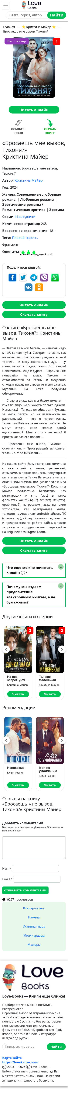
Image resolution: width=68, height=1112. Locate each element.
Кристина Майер (29, 180)
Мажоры (34, 944)
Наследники (25, 216)
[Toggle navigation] (5, 5)
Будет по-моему (46, 678)
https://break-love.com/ (20, 1062)
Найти (56, 15)
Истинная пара (34, 926)
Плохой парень (25, 237)
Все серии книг (34, 908)
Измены (34, 917)
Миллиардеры (34, 935)
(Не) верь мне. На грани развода (18, 769)
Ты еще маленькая (15, 678)
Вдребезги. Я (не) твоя (49, 769)
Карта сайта (12, 1058)
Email (7, 879)
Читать (18, 694)
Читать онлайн (33, 109)
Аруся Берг (14, 775)
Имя (6, 868)
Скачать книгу (34, 314)
